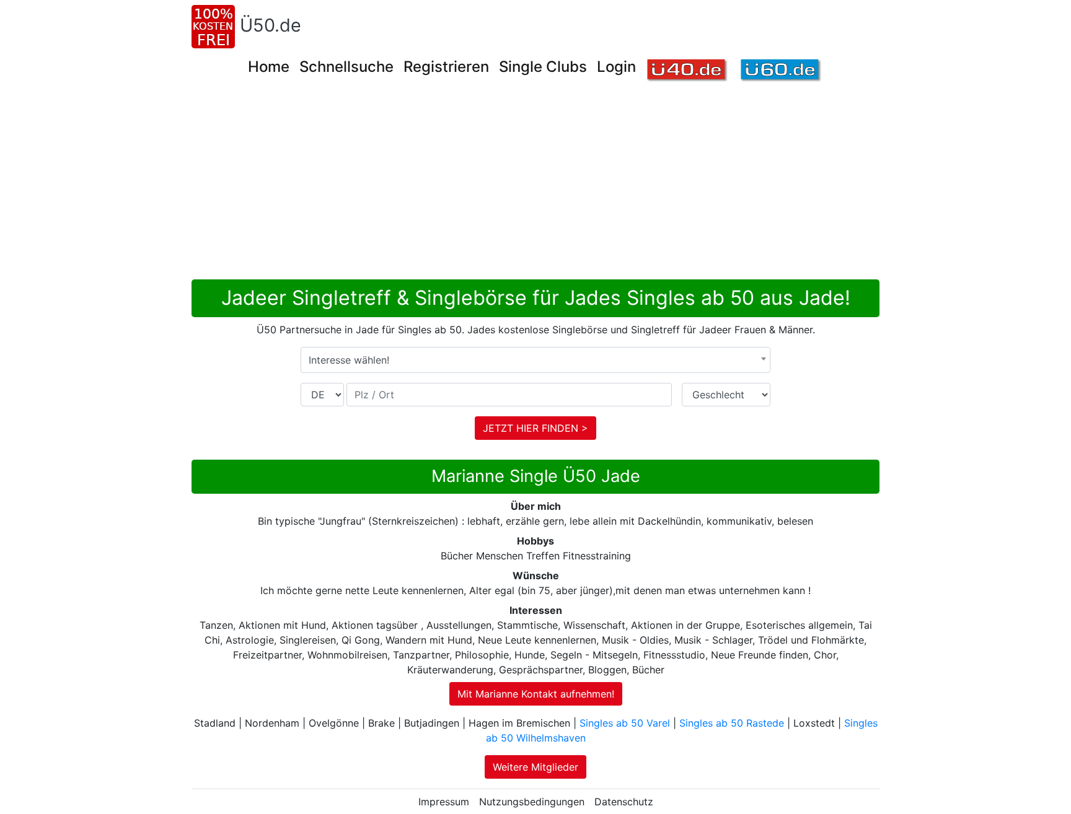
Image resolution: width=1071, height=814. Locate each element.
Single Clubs (543, 67)
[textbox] (535, 360)
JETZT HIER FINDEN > (535, 428)
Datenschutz (623, 801)
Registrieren (446, 67)
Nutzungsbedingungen (531, 801)
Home (268, 67)
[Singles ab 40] (687, 71)
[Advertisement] (563, 186)
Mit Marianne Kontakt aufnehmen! (535, 694)
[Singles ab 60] (781, 71)
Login (616, 67)
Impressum (443, 801)
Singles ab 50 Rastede (731, 723)
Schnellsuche (346, 67)
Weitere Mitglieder (535, 767)
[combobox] (535, 360)
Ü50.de (270, 25)
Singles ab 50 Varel (625, 723)
